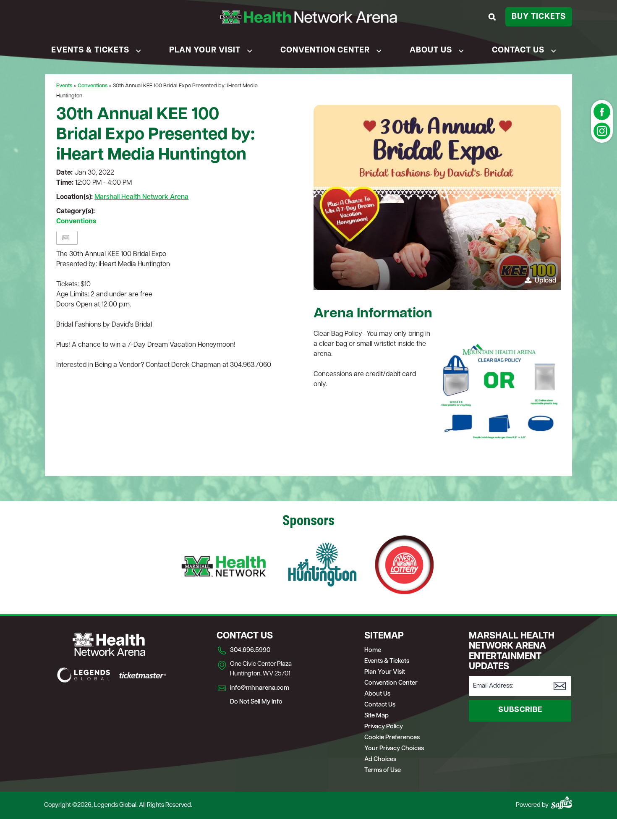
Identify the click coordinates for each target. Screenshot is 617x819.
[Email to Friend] (66, 238)
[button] (437, 197)
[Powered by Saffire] (561, 802)
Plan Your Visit (205, 51)
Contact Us (518, 51)
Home (372, 650)
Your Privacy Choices (394, 749)
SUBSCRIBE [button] (520, 710)
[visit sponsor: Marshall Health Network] (224, 566)
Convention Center (325, 51)
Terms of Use (382, 770)
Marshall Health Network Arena (141, 197)
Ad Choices (380, 759)
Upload (546, 280)
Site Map (376, 716)
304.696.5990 (250, 650)
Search (493, 16)
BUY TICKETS (539, 17)
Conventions (92, 86)
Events (64, 86)
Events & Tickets (90, 51)
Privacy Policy (383, 727)
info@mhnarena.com (259, 688)
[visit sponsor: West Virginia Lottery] (404, 566)
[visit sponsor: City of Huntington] (322, 566)
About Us (431, 51)
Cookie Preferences (392, 738)
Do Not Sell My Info (256, 702)
